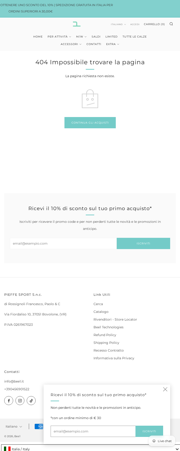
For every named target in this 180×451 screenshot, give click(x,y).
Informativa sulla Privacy (114, 358)
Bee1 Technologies (109, 327)
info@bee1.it (14, 381)
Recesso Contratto (109, 350)
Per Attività (58, 36)
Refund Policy (105, 335)
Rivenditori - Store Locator (115, 319)
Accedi (135, 24)
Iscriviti (143, 243)
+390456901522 (16, 389)
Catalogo (101, 312)
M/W (79, 36)
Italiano (117, 24)
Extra (111, 44)
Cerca (98, 304)
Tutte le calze (135, 36)
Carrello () (154, 24)
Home (38, 36)
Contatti (93, 44)
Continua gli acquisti (90, 122)
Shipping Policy (106, 343)
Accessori (69, 44)
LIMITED (111, 36)
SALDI (96, 36)
